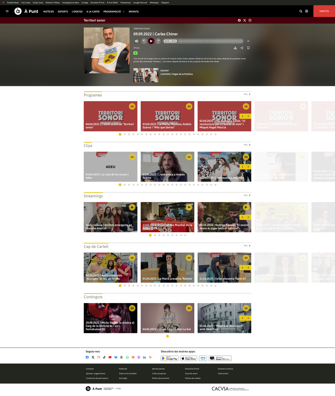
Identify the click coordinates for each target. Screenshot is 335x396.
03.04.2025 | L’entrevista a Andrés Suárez (164, 176)
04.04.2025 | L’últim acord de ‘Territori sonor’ (110, 125)
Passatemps (126, 2)
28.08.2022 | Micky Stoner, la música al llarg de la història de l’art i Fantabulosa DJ (110, 326)
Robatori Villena (53, 2)
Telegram (165, 2)
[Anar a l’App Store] (188, 358)
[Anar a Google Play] (169, 358)
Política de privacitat (160, 378)
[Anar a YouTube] (111, 357)
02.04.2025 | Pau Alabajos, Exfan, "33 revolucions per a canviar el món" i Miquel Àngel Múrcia (222, 124)
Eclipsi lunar (38, 2)
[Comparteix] (242, 48)
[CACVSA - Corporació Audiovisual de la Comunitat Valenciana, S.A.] (230, 388)
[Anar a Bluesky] (116, 357)
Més (245, 94)
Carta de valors (191, 373)
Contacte (90, 369)
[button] (120, 134)
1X (248, 41)
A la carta (93, 11)
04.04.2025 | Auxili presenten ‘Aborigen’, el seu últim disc (104, 277)
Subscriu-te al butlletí (128, 373)
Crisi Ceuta (25, 2)
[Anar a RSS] (151, 357)
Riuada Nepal (13, 2)
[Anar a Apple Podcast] (139, 357)
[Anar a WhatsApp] (128, 357)
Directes (324, 11)
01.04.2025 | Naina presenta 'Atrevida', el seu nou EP (280, 277)
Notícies (48, 11)
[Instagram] (250, 20)
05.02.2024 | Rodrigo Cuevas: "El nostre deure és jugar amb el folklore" (224, 226)
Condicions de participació (97, 378)
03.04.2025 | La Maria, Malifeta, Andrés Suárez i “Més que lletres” (167, 125)
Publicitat (123, 369)
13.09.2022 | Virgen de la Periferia (176, 74)
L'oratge (84, 2)
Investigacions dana (70, 2)
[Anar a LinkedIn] (145, 357)
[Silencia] (136, 41)
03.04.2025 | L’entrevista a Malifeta (222, 177)
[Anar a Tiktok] (105, 357)
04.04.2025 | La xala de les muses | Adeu (107, 176)
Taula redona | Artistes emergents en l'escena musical (109, 226)
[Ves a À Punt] (26, 11)
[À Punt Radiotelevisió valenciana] (99, 388)
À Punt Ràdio (112, 2)
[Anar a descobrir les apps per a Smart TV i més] (220, 358)
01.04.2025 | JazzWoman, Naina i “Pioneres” (277, 125)
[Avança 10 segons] (158, 41)
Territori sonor (94, 20)
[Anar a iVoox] (133, 357)
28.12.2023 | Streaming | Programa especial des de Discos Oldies (278, 226)
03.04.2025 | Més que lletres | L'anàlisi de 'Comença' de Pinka (280, 176)
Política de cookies (192, 378)
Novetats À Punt (97, 2)
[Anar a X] (93, 357)
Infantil (134, 11)
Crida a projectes (159, 373)
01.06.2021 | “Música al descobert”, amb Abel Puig (221, 327)
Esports (63, 11)
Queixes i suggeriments (95, 373)
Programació (112, 11)
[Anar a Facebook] (88, 357)
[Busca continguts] (300, 11)
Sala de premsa (158, 369)
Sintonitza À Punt (192, 369)
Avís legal (123, 378)
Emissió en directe (225, 369)
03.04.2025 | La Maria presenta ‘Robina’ (167, 278)
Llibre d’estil (223, 373)
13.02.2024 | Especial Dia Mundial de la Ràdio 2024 (167, 226)
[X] (244, 20)
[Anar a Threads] (122, 357)
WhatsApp (154, 2)
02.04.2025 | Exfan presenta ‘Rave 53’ (223, 278)
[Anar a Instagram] (99, 357)
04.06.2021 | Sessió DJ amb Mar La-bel (167, 329)
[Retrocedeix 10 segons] (144, 41)
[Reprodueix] (151, 41)
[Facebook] (239, 20)
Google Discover (140, 2)
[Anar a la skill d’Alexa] (203, 358)
